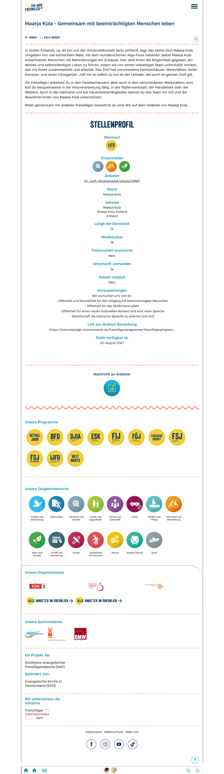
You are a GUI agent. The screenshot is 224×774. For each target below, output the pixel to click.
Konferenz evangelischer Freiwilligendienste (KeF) (45, 668)
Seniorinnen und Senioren (95, 554)
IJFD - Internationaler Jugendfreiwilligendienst (111, 145)
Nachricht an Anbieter (112, 374)
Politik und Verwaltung (57, 554)
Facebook (91, 747)
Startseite (26, 771)
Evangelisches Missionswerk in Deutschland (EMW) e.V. (80, 637)
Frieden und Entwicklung (37, 518)
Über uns (132, 735)
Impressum (93, 735)
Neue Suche (188, 770)
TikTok (133, 747)
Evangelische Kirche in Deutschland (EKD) (43, 687)
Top (195, 760)
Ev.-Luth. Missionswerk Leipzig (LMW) (112, 181)
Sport (154, 552)
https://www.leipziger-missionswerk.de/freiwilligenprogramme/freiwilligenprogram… (112, 330)
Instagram (105, 747)
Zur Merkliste (197, 770)
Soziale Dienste (135, 552)
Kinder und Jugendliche (96, 518)
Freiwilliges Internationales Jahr (41, 718)
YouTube (119, 747)
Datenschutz (113, 735)
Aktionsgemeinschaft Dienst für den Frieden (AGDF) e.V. (57, 637)
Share (196, 39)
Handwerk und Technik (97, 166)
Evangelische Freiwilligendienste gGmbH (34, 637)
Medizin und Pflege (154, 518)
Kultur (135, 516)
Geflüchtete (56, 516)
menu (194, 6)
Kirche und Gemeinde (115, 518)
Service (115, 552)
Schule (76, 552)
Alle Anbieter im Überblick (48, 604)
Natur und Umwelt (124, 166)
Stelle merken (52, 37)
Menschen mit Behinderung (111, 166)
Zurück (33, 37)
